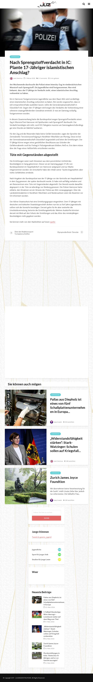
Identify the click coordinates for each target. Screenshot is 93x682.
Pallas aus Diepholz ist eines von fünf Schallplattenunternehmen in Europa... (67, 405)
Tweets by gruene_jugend (41, 537)
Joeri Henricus (17, 78)
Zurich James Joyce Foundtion (64, 480)
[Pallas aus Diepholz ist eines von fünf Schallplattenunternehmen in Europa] (25, 407)
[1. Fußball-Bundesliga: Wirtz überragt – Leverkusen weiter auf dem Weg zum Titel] (37, 614)
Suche (46, 518)
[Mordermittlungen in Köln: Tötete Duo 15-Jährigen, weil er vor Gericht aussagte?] (37, 655)
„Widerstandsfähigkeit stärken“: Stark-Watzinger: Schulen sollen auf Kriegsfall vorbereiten (52, 631)
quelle (52, 222)
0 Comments (42, 78)
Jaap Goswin (58, 422)
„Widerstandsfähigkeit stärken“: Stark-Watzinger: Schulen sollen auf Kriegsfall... (66, 445)
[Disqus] (46, 274)
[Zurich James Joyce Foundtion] (25, 486)
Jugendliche (15, 57)
